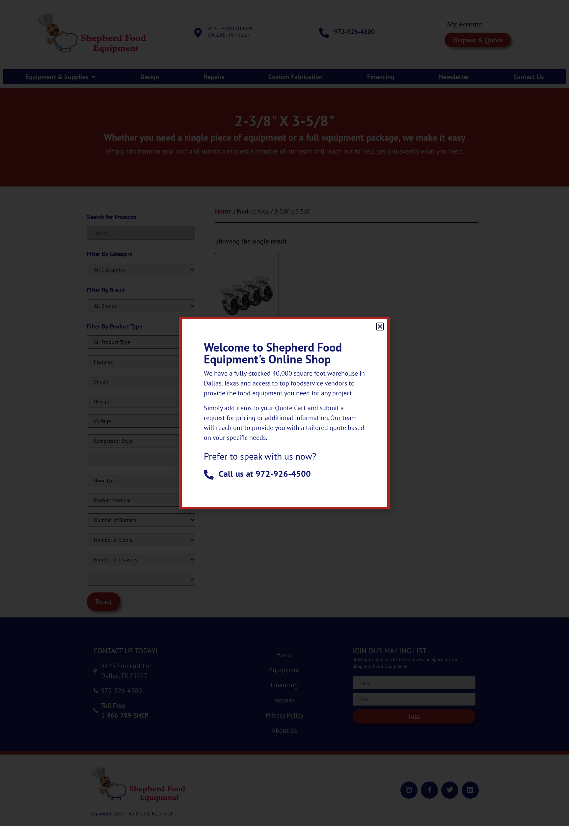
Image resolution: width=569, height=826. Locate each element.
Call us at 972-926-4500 (265, 473)
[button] (380, 326)
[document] (284, 413)
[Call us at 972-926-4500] (209, 475)
